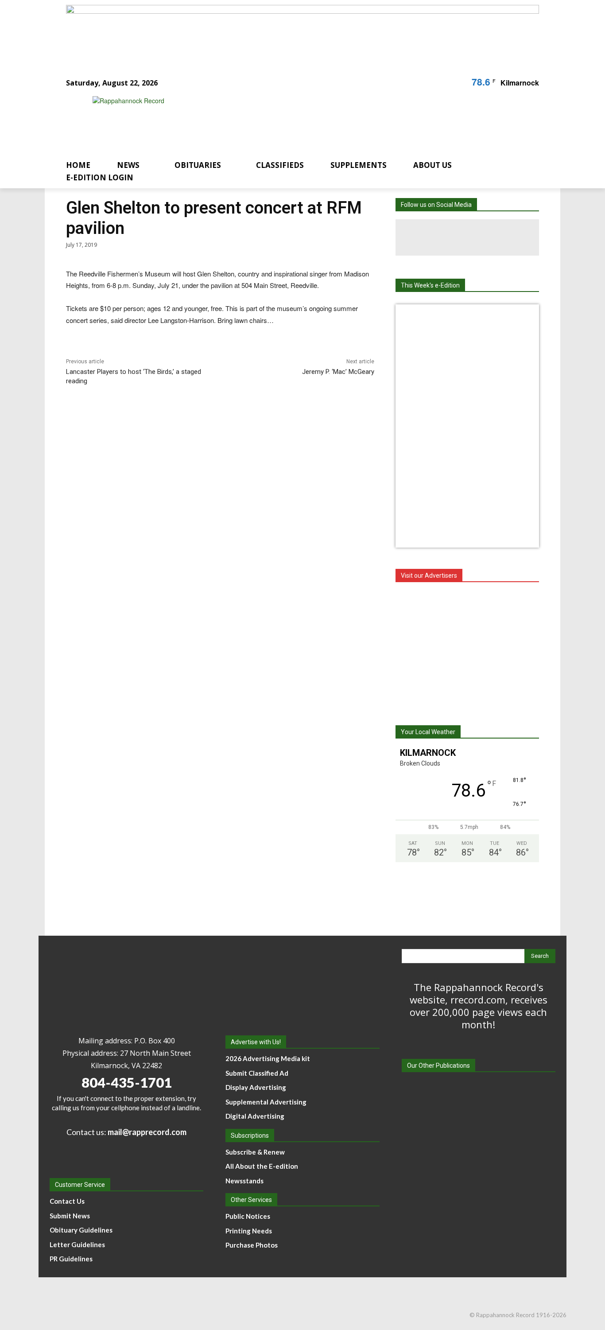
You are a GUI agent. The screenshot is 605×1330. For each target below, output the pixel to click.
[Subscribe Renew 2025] (302, 32)
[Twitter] (504, 237)
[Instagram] (467, 237)
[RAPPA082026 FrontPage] (467, 540)
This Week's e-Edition (430, 285)
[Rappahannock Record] (292, 120)
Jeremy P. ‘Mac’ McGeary (338, 372)
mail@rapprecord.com (147, 1132)
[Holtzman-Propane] (467, 649)
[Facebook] (431, 237)
